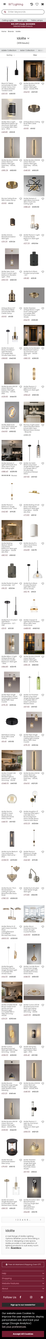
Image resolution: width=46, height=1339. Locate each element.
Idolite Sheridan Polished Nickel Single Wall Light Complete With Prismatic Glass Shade (30, 1164)
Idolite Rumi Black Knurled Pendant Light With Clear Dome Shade (30, 585)
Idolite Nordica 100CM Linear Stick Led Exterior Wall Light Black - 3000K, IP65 (32, 1085)
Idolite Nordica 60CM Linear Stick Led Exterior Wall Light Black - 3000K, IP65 (31, 86)
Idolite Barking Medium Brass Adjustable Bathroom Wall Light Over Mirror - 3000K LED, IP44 (9, 547)
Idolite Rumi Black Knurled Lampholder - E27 (31, 273)
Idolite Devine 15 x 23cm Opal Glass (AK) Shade (30, 545)
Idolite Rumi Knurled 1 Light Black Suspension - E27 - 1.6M (10, 622)
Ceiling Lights (8, 20)
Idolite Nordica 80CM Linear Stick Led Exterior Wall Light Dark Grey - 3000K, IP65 (9, 390)
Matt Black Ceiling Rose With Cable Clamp (8, 736)
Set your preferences (14, 1326)
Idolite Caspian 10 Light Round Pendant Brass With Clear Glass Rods (31, 622)
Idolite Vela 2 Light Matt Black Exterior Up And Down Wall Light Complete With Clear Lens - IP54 (10, 125)
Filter (35, 55)
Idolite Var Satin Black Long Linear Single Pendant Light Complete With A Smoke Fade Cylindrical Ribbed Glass (31, 468)
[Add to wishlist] (20, 84)
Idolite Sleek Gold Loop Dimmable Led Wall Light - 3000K (9, 426)
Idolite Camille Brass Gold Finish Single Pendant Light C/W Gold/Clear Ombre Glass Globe (31, 970)
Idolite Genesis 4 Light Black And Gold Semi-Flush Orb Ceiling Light (31, 201)
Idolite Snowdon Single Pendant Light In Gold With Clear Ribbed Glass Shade (9, 1202)
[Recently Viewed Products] (31, 4)
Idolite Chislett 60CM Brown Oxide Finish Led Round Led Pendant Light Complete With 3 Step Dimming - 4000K (9, 1010)
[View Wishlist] (37, 4)
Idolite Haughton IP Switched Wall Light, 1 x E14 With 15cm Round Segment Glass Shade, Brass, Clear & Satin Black (31, 816)
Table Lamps (37, 20)
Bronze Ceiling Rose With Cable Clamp (9, 199)
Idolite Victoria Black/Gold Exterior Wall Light (9, 236)
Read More (16, 1248)
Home (4, 31)
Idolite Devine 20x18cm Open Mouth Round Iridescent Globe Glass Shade (8, 815)
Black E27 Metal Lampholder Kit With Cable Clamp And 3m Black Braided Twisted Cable (9, 87)
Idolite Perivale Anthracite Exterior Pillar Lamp (8, 1161)
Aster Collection (27, 50)
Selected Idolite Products (23, 25)
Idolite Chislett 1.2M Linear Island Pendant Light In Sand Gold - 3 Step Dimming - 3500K (9, 776)
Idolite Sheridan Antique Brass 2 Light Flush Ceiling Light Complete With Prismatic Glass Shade (32, 312)
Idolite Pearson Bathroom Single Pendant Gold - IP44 (9, 506)
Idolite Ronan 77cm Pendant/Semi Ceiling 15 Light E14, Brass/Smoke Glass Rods (9, 891)
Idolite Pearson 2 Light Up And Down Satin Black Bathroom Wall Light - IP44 (31, 1125)
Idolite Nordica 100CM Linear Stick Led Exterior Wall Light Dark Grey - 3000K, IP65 (32, 163)
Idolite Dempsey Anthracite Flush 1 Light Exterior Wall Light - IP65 (30, 1049)
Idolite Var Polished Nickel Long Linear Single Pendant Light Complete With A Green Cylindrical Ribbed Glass (31, 699)
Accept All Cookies (23, 1333)
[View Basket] (42, 4)
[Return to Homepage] (16, 4)
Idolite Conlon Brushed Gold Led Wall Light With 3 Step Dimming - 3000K (10, 1049)
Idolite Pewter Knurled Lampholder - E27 (10, 584)
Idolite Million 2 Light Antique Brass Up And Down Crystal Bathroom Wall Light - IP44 (9, 660)
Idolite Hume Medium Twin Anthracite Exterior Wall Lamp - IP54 (10, 854)
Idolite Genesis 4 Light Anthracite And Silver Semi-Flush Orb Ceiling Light (9, 465)
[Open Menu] (5, 4)
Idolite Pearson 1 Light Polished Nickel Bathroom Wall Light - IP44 (32, 237)
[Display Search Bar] (26, 3)
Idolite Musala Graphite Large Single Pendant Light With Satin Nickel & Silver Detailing (10, 1086)
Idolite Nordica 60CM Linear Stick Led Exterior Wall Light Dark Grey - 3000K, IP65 (31, 776)
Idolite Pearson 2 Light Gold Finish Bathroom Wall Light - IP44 (31, 389)
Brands (11, 31)
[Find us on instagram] (31, 1297)
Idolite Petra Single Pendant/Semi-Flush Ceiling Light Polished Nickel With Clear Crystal (10, 698)
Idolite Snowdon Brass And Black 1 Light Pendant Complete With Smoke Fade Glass (9, 351)
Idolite (18, 31)
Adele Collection (9, 50)
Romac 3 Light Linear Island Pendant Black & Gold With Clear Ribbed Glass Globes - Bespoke (32, 428)
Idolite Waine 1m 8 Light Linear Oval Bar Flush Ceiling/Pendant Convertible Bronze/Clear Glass (9, 930)
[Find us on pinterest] (42, 1297)
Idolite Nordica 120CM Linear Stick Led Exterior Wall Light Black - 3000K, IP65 (32, 659)
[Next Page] (40, 1219)
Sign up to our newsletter (23, 1305)
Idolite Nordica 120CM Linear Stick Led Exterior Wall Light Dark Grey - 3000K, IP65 (10, 163)
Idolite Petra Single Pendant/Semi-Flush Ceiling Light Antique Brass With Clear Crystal (31, 738)
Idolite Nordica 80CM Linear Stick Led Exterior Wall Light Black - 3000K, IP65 (9, 1124)
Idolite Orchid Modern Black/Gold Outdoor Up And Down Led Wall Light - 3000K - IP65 (32, 351)
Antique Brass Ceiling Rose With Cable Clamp (32, 123)
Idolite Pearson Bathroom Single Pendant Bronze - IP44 (30, 854)
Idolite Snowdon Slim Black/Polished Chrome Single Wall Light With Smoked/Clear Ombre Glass (32, 1204)
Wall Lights (22, 20)
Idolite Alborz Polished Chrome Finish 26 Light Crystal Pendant (30, 929)
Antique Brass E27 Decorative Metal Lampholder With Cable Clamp (8, 310)
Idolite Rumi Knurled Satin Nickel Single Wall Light (31, 889)
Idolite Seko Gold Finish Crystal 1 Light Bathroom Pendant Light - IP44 (9, 274)
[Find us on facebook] (20, 1297)
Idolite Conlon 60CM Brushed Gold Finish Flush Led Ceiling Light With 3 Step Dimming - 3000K (31, 1008)
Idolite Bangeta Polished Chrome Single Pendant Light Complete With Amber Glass (9, 970)
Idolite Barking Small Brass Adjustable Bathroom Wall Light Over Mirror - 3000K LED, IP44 (31, 508)
